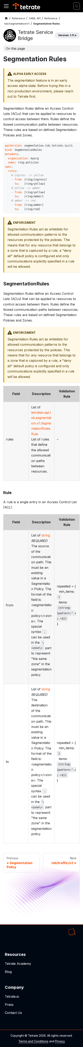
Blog (8, 972)
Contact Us (13, 1013)
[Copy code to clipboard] (75, 146)
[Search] (76, 6)
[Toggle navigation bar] (6, 6)
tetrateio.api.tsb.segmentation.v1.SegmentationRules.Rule (41, 423)
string (46, 535)
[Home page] (6, 18)
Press (9, 1005)
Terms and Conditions (33, 1041)
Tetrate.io (12, 996)
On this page (15, 48)
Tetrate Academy (18, 964)
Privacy (60, 1041)
